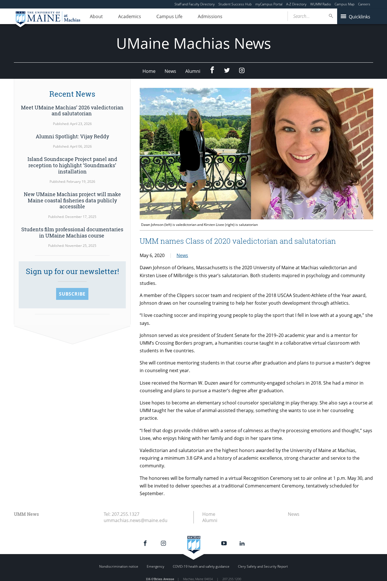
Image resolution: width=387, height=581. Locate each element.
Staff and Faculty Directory (195, 4)
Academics (129, 16)
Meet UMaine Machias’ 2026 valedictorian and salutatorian (72, 110)
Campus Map (344, 4)
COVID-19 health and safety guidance (201, 566)
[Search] (331, 16)
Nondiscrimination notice (118, 566)
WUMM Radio (320, 4)
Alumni (192, 71)
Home (149, 71)
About (96, 16)
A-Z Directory (296, 4)
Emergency (155, 566)
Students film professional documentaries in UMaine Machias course (72, 232)
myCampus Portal (268, 4)
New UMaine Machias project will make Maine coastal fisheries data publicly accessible (72, 200)
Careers (364, 4)
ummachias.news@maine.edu (135, 520)
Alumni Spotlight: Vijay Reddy (72, 136)
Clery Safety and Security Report (263, 566)
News (170, 71)
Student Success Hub (235, 4)
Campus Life (169, 16)
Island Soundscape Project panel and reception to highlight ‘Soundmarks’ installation (72, 165)
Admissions (210, 16)
